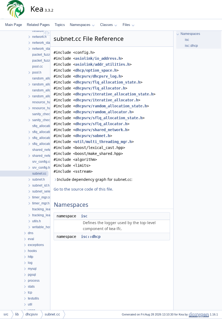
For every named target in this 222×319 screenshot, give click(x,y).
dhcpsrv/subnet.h (92, 136)
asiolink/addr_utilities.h (102, 64)
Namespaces (80, 25)
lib (17, 314)
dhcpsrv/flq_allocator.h (100, 88)
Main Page (13, 25)
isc (84, 216)
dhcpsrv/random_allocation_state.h (111, 106)
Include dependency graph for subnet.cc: (94, 179)
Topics (60, 25)
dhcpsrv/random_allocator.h (103, 112)
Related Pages (38, 25)
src (6, 314)
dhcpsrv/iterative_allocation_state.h (114, 94)
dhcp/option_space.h (95, 70)
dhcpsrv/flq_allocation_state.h (107, 82)
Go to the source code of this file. (83, 189)
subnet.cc (52, 314)
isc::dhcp (90, 236)
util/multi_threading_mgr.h (103, 141)
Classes (106, 25)
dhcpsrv (31, 314)
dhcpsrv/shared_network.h (101, 130)
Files (126, 25)
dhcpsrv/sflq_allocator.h (101, 124)
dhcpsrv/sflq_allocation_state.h (108, 118)
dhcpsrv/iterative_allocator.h (106, 100)
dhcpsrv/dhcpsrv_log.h (98, 76)
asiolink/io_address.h (98, 58)
